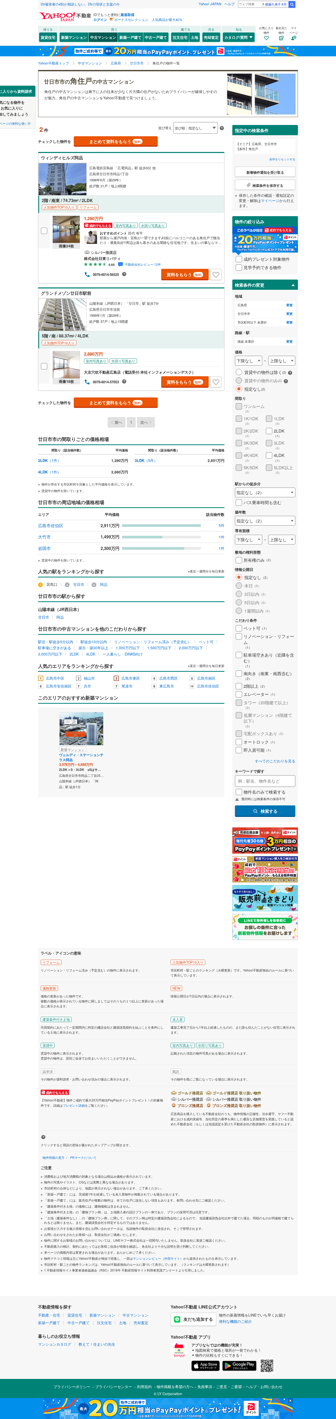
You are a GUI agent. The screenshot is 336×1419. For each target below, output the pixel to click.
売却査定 (211, 37)
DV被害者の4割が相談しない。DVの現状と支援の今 (80, 4)
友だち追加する (198, 1319)
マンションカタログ (54, 1344)
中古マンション (103, 37)
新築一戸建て (130, 37)
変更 (289, 305)
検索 (291, 4)
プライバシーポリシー (72, 1386)
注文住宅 (180, 37)
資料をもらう (184, 274)
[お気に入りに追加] (216, 274)
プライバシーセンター (113, 1386)
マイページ (270, 200)
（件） (49, 460)
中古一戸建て (156, 37)
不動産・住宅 (49, 1315)
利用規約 (144, 1386)
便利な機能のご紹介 (235, 1321)
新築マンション (74, 37)
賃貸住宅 (48, 37)
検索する (269, 811)
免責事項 (204, 1386)
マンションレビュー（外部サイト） (158, 1258)
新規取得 (127, 14)
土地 (194, 37)
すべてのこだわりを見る (275, 760)
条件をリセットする (282, 159)
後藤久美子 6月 (276, 4)
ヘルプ (229, 3)
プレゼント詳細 (74, 1105)
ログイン (100, 19)
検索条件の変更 (249, 285)
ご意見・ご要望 (229, 1386)
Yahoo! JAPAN (210, 3)
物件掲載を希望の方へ (175, 1386)
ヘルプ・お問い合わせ (264, 1386)
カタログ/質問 (236, 37)
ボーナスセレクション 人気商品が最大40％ (148, 19)
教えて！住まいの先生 (96, 1344)
